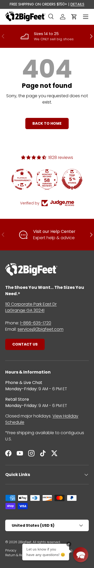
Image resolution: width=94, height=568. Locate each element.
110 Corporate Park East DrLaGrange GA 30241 (31, 307)
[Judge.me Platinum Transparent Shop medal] (21, 179)
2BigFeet (24, 542)
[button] (74, 16)
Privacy (10, 550)
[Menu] (85, 16)
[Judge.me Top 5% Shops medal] (72, 179)
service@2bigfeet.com (40, 329)
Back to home (47, 123)
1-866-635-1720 (35, 323)
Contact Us (25, 344)
